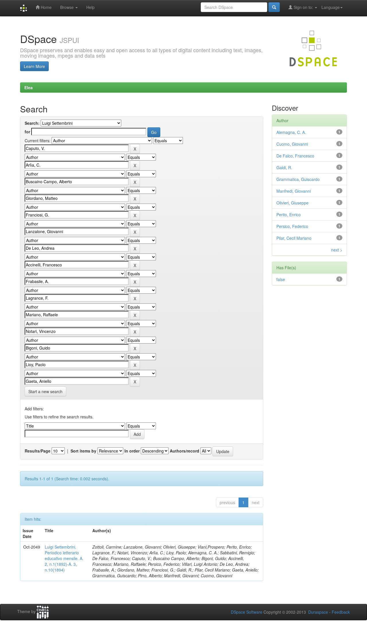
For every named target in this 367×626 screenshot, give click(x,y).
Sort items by (83, 451)
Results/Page (37, 451)
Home (46, 7)
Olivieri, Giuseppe (292, 203)
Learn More (34, 66)
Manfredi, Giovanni (293, 191)
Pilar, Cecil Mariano (293, 238)
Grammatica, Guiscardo (298, 179)
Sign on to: (303, 7)
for (27, 131)
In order (132, 451)
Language (330, 7)
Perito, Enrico (288, 214)
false (280, 279)
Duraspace (318, 612)
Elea (28, 87)
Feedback (341, 612)
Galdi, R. (284, 167)
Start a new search (45, 391)
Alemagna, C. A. (291, 132)
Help (90, 7)
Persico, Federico (292, 226)
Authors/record (184, 451)
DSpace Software (246, 612)
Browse (67, 7)
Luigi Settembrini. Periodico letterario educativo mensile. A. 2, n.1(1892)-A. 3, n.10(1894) (64, 558)
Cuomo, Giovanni (292, 144)
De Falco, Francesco (295, 156)
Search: (32, 123)
